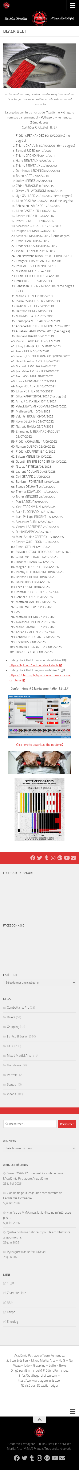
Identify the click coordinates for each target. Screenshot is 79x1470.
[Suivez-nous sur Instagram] (53, 857)
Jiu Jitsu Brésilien (17, 1036)
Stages (11, 1084)
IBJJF (10, 1302)
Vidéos (11, 1094)
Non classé (14, 1065)
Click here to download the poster (38, 745)
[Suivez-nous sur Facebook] (32, 857)
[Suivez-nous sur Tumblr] (46, 857)
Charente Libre (16, 1293)
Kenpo (11, 1312)
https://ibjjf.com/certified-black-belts (34, 665)
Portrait (12, 1075)
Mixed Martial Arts (19, 1056)
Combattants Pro (18, 1007)
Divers (11, 1017)
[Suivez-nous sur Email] (73, 857)
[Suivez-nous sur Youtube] (66, 857)
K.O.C (10, 1046)
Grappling (13, 1027)
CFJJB (10, 1283)
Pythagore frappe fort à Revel (26, 1252)
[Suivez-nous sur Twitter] (39, 857)
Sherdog (12, 1322)
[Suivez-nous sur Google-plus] (59, 857)
